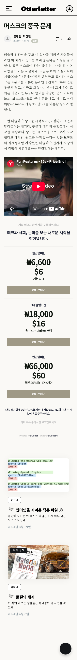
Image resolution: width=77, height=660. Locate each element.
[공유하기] (69, 39)
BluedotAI (53, 435)
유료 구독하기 (38, 289)
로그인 (45, 422)
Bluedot (34, 435)
